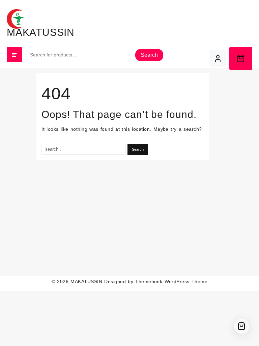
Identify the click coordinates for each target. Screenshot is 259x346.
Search (149, 55)
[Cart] (241, 58)
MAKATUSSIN (41, 32)
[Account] (217, 58)
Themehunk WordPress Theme (171, 281)
